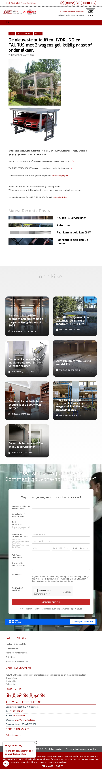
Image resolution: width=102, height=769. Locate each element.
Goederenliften (12, 648)
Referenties (11, 684)
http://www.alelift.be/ (25, 720)
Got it (59, 766)
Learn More (47, 766)
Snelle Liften (11, 681)
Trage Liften (11, 678)
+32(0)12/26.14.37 (13, 3)
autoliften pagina (60, 175)
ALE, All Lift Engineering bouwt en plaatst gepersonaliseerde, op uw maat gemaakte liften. (46, 675)
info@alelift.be (29, 3)
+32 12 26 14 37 (16, 711)
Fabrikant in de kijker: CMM (17, 661)
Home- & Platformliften (16, 652)
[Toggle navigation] (8, 22)
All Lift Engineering (24, 34)
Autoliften (10, 657)
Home (12, 34)
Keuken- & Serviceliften (16, 644)
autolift (38, 34)
